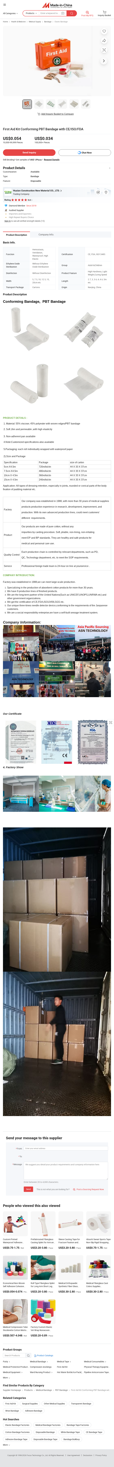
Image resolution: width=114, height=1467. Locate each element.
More (5, 1444)
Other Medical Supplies (54, 1403)
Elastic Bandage (61, 21)
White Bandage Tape (70, 1432)
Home (5, 21)
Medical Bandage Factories (47, 1425)
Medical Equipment (11, 1372)
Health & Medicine (18, 21)
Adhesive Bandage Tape (16, 1439)
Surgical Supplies (30, 1403)
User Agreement (73, 1455)
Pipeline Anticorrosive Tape (96, 1372)
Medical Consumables (94, 1361)
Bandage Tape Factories (78, 1425)
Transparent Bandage (81, 1403)
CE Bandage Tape (94, 1432)
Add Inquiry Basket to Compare (57, 114)
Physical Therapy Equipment (97, 1366)
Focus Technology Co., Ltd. (38, 1455)
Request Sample (52, 159)
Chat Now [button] (86, 152)
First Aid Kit (62, 1366)
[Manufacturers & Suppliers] (57, 5)
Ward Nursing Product (40, 1372)
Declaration (87, 1455)
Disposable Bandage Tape (45, 1439)
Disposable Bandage (45, 1432)
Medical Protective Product (15, 1366)
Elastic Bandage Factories (17, 1425)
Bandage (47, 21)
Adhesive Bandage (33, 1410)
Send (28, 1189)
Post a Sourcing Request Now (88, 1189)
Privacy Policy (101, 1455)
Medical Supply (35, 21)
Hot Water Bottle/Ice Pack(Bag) (71, 1372)
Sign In (7, 220)
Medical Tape (63, 1361)
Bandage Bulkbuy (72, 1439)
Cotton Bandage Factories (17, 1432)
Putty (5, 1361)
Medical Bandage (38, 1361)
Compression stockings (41, 1366)
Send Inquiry (29, 152)
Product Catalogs (45, 1355)
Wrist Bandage (12, 1410)
